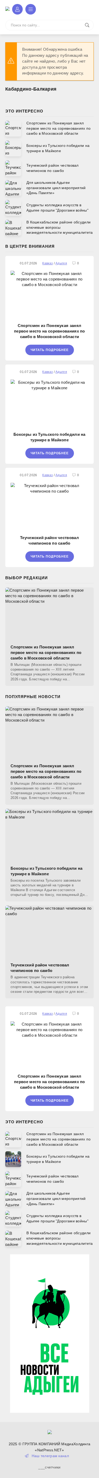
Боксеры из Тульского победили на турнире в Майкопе (49, 437)
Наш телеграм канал (50, 1456)
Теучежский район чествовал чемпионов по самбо (49, 540)
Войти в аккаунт (17, 9)
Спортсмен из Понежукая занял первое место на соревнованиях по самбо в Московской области (49, 331)
